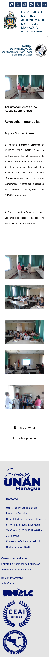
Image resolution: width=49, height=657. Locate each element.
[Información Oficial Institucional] (18, 4)
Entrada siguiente (24, 438)
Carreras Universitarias (14, 558)
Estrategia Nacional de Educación (20, 564)
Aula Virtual (7, 583)
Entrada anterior (24, 427)
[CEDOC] (24, 4)
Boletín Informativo (12, 578)
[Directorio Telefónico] (38, 4)
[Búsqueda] (44, 4)
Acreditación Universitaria (16, 569)
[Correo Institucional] (31, 4)
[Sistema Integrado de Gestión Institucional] (11, 4)
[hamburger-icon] (45, 38)
